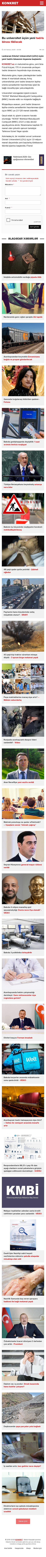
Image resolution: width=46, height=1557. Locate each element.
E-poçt (7, 208)
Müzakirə (9, 184)
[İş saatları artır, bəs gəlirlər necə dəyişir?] (23, 1447)
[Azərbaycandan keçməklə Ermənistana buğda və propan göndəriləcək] (23, 338)
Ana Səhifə (8, 1548)
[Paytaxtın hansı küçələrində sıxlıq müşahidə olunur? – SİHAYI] (23, 593)
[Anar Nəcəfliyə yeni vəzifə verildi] (23, 763)
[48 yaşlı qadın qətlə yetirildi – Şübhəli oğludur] (23, 551)
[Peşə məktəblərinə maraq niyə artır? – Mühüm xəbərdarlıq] (23, 678)
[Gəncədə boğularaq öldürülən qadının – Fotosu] (23, 380)
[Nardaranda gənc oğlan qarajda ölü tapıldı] (23, 298)
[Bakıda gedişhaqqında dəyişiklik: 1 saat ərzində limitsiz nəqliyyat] (23, 423)
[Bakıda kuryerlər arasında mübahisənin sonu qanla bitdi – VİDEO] (23, 1059)
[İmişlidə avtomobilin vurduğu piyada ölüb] (23, 258)
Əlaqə (28, 1548)
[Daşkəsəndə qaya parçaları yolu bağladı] (23, 1407)
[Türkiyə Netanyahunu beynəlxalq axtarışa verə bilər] (23, 465)
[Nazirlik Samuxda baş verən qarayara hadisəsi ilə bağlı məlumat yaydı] (23, 1280)
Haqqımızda (19, 1548)
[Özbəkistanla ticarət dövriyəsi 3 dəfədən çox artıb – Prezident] (23, 1322)
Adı (6, 198)
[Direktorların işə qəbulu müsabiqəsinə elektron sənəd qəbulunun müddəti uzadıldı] (23, 1487)
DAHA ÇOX (23, 1521)
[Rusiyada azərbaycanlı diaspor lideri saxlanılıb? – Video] (23, 721)
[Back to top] (39, 1550)
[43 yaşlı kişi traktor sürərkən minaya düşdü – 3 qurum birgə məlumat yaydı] (23, 636)
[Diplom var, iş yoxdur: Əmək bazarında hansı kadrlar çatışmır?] (23, 1365)
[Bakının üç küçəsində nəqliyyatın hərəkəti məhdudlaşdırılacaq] (23, 508)
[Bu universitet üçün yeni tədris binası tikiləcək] (23, 22)
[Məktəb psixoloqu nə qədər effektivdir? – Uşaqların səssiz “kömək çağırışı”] (23, 803)
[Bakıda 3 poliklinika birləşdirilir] (23, 934)
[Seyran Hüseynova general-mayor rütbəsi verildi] (23, 846)
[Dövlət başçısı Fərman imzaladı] (23, 1019)
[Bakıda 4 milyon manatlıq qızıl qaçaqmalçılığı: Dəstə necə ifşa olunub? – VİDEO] (23, 888)
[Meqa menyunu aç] (41, 3)
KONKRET (19, 1540)
